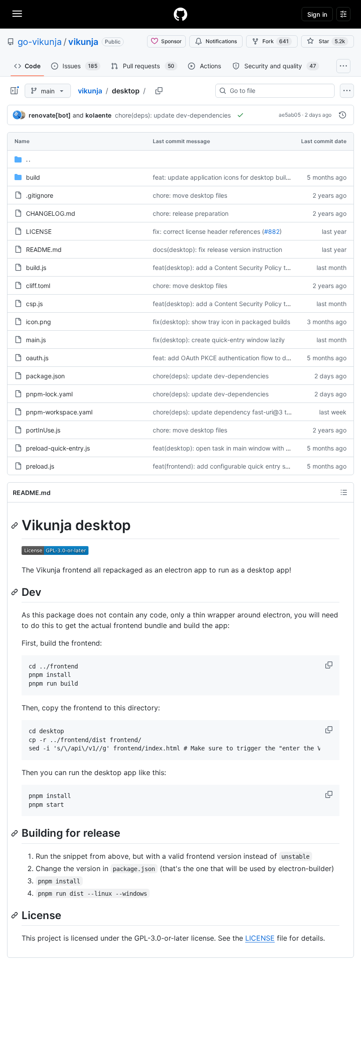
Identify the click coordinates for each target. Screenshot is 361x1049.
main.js (36, 340)
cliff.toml (38, 285)
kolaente (98, 115)
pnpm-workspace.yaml (59, 412)
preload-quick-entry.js (58, 448)
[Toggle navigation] (17, 13)
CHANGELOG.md (50, 213)
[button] (330, 665)
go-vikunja (40, 42)
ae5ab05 (290, 114)
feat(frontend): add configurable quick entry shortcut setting (240, 466)
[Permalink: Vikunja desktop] (15, 525)
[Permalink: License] (15, 915)
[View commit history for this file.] (342, 115)
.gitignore (39, 195)
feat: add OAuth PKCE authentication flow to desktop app (236, 358)
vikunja (83, 42)
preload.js (40, 466)
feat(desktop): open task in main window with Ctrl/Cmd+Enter (242, 448)
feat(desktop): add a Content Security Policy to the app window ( (247, 267)
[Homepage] (180, 14)
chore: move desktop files (190, 195)
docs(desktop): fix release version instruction (217, 249)
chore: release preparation (190, 213)
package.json (45, 376)
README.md (44, 249)
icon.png (38, 321)
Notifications (221, 41)
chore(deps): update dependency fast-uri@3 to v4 (226, 412)
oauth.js (37, 358)
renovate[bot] (50, 115)
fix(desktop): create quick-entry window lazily (219, 340)
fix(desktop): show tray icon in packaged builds (221, 321)
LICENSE (39, 231)
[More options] (347, 91)
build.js (36, 267)
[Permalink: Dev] (15, 592)
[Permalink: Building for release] (15, 833)
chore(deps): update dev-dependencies (173, 115)
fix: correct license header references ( (208, 231)
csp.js (34, 303)
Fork (275, 41)
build (33, 177)
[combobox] (278, 90)
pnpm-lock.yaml (49, 394)
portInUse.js (43, 430)
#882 (272, 231)
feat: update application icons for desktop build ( (223, 177)
